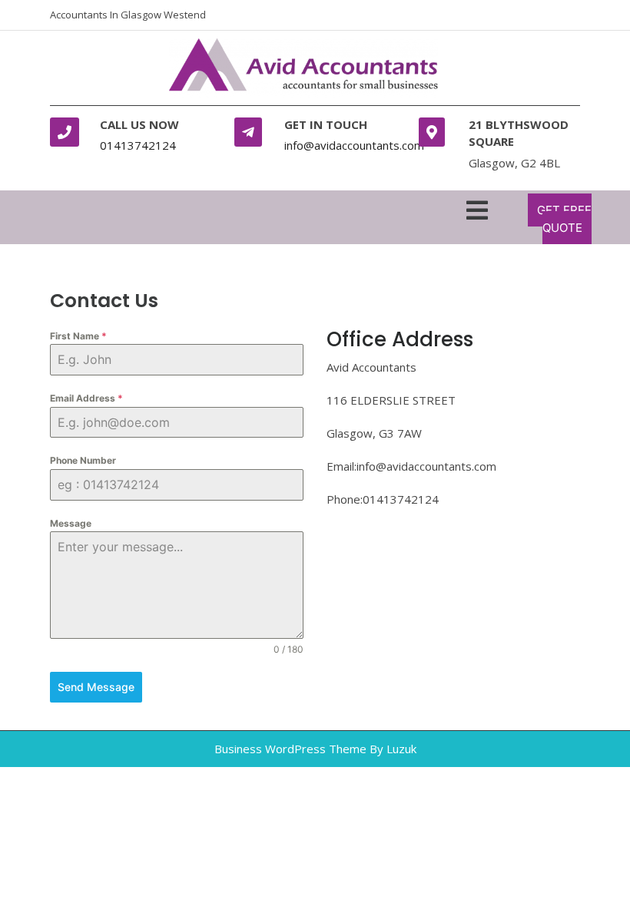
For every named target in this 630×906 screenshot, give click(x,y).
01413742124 (138, 145)
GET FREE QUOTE (564, 219)
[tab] (477, 207)
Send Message (96, 686)
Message (70, 523)
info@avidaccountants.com (354, 145)
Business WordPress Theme (290, 748)
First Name (78, 336)
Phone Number (83, 460)
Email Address (86, 398)
